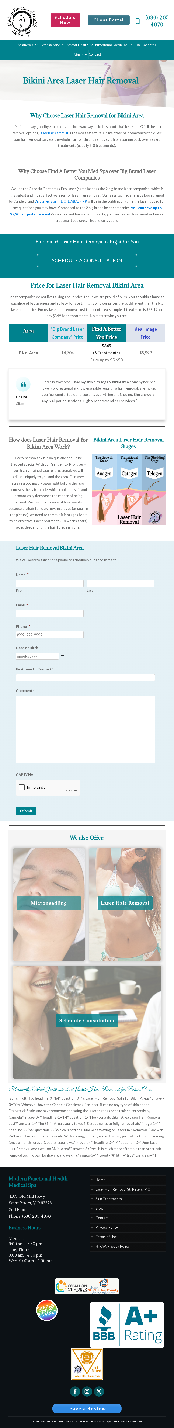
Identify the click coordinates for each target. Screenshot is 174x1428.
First (19, 590)
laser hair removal (54, 133)
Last (90, 590)
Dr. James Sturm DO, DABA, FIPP (61, 201)
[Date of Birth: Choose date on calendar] (62, 656)
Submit (26, 811)
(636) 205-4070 (36, 1216)
